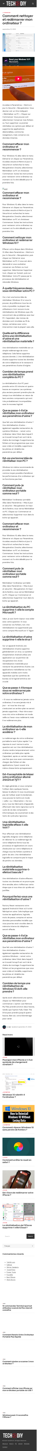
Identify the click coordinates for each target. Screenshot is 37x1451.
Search (30, 1236)
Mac (4, 1303)
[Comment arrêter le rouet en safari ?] (18, 1147)
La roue (5, 1157)
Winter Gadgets (13, 1267)
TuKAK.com (11, 1262)
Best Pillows (11, 1277)
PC (16, 1443)
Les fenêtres (6, 1092)
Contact (4, 1447)
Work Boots (11, 1280)
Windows (26, 1443)
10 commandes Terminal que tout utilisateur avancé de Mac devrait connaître (17, 1308)
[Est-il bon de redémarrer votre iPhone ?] (18, 1179)
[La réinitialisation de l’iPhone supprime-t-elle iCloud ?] (18, 1212)
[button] (3, 3)
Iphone (5, 1057)
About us (5, 1443)
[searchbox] (14, 1236)
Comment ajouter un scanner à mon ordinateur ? (18, 1363)
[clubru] (4, 189)
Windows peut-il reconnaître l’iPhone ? (15, 1416)
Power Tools (11, 1272)
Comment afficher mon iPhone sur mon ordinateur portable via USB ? (17, 1389)
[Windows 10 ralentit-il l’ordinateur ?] (18, 1081)
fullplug (9, 1265)
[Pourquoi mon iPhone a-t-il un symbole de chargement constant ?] (18, 1047)
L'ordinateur (6, 12)
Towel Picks (11, 1270)
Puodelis (10, 1275)
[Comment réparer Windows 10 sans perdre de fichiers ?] (18, 1114)
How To (11, 1443)
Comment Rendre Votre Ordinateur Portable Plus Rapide (18, 1336)
